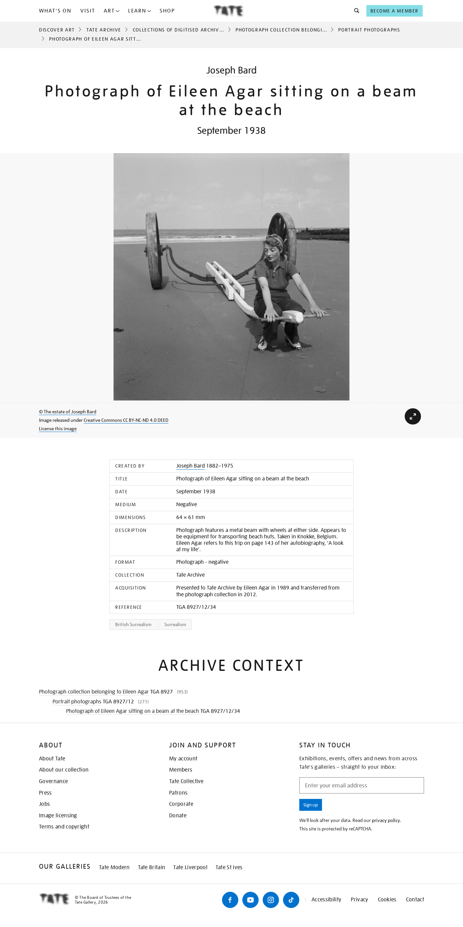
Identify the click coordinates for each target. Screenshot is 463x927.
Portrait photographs (369, 30)
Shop (167, 10)
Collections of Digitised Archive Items (186, 30)
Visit (87, 10)
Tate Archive (103, 30)
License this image (58, 429)
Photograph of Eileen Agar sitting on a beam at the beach (132, 711)
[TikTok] (291, 900)
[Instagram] (271, 900)
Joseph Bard (231, 70)
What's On (55, 10)
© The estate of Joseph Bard (67, 412)
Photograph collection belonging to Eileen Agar (303, 30)
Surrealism (175, 624)
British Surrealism (133, 624)
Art (109, 10)
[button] (355, 11)
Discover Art (57, 30)
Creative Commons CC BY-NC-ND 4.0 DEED (126, 420)
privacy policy (386, 820)
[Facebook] (230, 900)
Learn (137, 10)
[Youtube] (250, 900)
